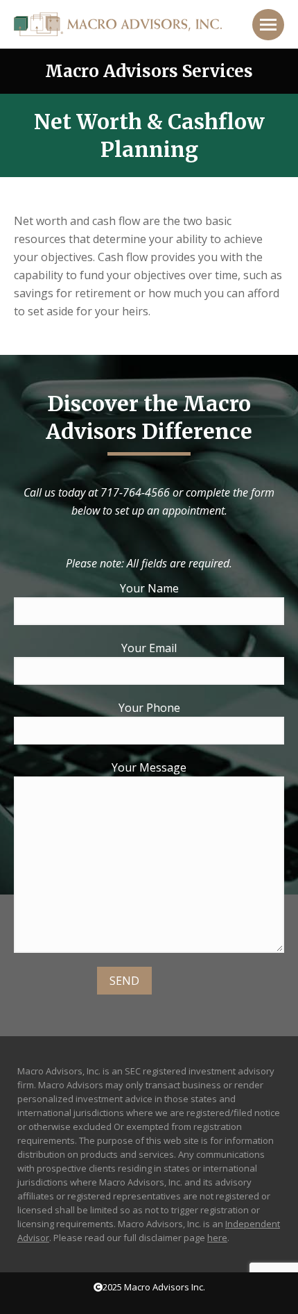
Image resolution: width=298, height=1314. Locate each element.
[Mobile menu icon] (268, 24)
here (217, 1237)
